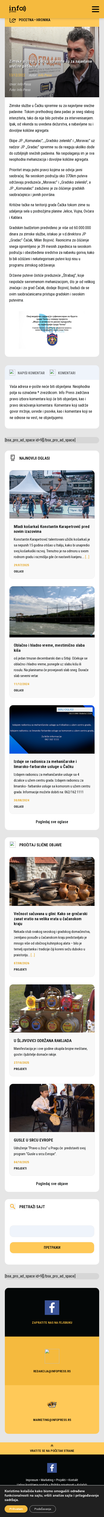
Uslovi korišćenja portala (32, 1485)
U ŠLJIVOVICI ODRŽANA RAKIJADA (43, 1040)
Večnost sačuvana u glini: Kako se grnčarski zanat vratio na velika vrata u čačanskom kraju (50, 918)
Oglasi (19, 571)
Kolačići (82, 1485)
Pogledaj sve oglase (52, 822)
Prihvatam (16, 1509)
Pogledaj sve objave (52, 1183)
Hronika (43, 20)
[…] (87, 557)
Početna (26, 20)
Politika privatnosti (62, 1485)
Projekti (20, 969)
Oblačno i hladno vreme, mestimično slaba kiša (49, 647)
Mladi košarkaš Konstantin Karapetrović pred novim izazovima (51, 529)
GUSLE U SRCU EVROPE (34, 1140)
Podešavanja (42, 1509)
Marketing (47, 1480)
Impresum (32, 1480)
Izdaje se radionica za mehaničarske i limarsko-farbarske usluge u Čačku (45, 764)
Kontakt (73, 1480)
